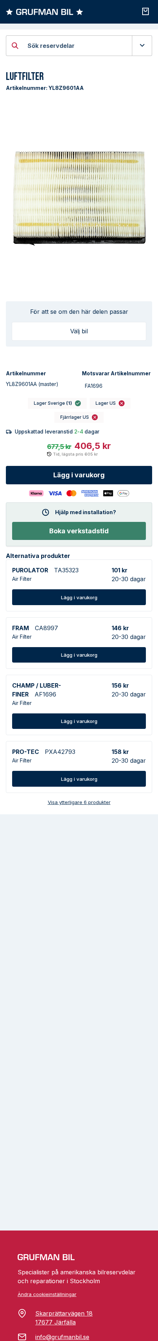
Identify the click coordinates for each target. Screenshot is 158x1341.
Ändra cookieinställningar (47, 1294)
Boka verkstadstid (79, 531)
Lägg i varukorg (79, 475)
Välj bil (79, 331)
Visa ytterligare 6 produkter (79, 802)
